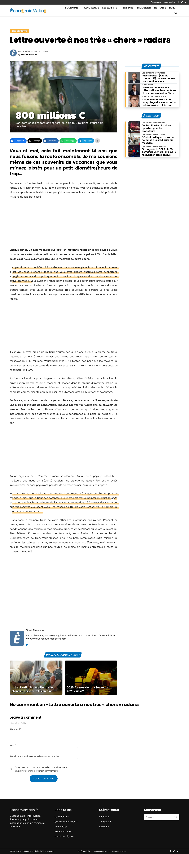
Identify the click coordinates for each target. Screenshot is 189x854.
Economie (71, 7)
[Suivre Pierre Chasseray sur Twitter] (27, 645)
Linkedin (104, 826)
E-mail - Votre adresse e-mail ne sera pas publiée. (35, 756)
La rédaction (61, 816)
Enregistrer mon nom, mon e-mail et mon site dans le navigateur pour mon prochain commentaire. (40, 769)
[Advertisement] (63, 223)
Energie (128, 7)
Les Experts (109, 7)
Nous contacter (63, 831)
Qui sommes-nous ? (66, 821)
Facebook (104, 816)
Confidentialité (84, 851)
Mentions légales (64, 836)
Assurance (91, 7)
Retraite (160, 7)
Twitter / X (105, 821)
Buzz (172, 7)
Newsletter (60, 826)
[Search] (176, 817)
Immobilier (143, 7)
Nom (13, 745)
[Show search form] (175, 13)
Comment (15, 729)
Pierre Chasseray (35, 630)
